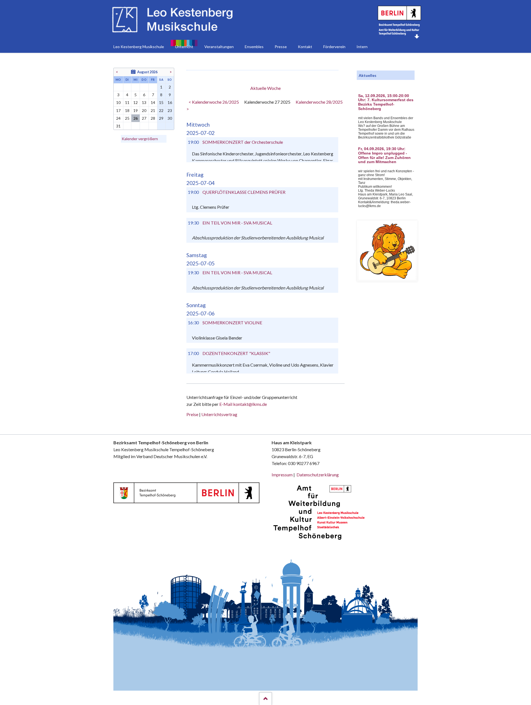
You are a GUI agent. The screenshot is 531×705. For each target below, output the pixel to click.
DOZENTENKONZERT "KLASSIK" (236, 353)
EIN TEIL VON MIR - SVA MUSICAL (237, 222)
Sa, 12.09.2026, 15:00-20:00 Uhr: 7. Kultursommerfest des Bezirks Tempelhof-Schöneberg (385, 102)
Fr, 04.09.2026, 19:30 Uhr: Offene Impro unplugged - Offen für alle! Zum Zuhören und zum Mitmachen (384, 155)
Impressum (282, 474)
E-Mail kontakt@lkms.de (242, 404)
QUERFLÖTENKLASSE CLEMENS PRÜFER (243, 192)
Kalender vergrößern (140, 138)
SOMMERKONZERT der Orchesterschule (242, 142)
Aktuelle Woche (265, 88)
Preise (192, 414)
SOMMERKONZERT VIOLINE (232, 322)
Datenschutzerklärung (317, 474)
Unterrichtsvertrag (219, 414)
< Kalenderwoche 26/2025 (214, 102)
